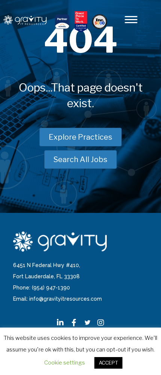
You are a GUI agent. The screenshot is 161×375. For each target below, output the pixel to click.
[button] (60, 322)
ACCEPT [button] (108, 363)
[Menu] (131, 19)
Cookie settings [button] (64, 362)
